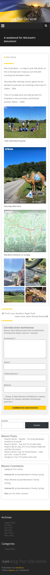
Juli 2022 (8, 525)
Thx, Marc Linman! (20, 493)
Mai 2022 (8, 530)
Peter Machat (11, 57)
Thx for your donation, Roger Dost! (19, 313)
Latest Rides (9, 549)
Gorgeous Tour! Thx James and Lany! (20, 457)
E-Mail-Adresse (11, 373)
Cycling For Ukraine (21, 18)
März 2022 (9, 535)
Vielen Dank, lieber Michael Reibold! (30, 316)
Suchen (5, 421)
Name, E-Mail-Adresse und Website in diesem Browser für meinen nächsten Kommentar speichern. (24, 399)
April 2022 (8, 533)
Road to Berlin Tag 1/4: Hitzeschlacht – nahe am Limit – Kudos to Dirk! (23, 453)
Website (7, 385)
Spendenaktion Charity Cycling (30, 474)
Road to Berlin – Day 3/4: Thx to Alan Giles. (22, 444)
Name (7, 362)
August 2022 (9, 522)
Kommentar (10, 338)
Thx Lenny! (17, 469)
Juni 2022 (8, 527)
